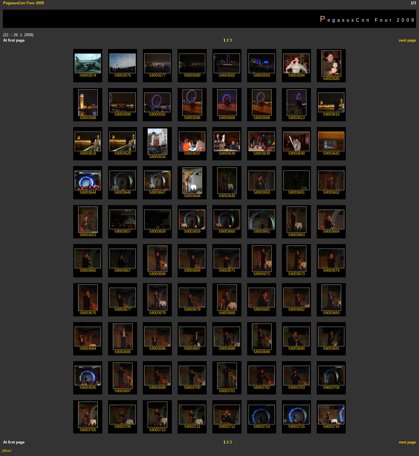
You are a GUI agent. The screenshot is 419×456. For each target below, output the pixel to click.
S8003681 (261, 309)
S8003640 (296, 153)
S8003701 (227, 391)
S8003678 (157, 313)
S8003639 (261, 153)
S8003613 (296, 118)
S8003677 (122, 309)
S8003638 (227, 153)
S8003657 (122, 231)
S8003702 (261, 387)
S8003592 (157, 114)
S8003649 (227, 196)
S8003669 (192, 270)
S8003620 (122, 153)
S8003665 (88, 270)
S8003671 (227, 270)
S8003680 (227, 313)
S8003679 (192, 309)
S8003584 (296, 75)
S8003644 (88, 192)
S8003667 (122, 270)
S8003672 (261, 274)
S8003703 (296, 387)
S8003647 (157, 192)
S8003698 (157, 387)
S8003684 (88, 348)
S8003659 (192, 231)
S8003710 (157, 430)
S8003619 (88, 153)
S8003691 (331, 348)
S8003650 (261, 192)
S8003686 (157, 348)
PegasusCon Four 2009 (23, 3)
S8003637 (192, 153)
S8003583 (261, 75)
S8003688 (227, 348)
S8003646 (122, 192)
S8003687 (192, 348)
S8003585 (331, 79)
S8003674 (331, 270)
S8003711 (192, 426)
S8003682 (296, 309)
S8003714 (261, 426)
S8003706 (122, 426)
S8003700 (192, 387)
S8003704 (331, 387)
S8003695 (88, 387)
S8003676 (88, 313)
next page (407, 40)
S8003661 (261, 231)
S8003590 (122, 114)
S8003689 (261, 352)
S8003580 (192, 75)
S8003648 (192, 196)
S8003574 (88, 75)
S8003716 (331, 426)
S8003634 (157, 157)
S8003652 (331, 192)
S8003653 (88, 235)
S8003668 (157, 274)
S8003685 (122, 352)
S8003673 (296, 274)
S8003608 (261, 118)
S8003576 (122, 75)
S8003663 (296, 235)
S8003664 (331, 231)
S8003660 (227, 231)
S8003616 (331, 114)
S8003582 (227, 75)
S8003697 (122, 391)
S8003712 (227, 426)
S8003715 (296, 426)
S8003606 (227, 118)
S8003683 (331, 313)
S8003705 (88, 430)
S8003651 (296, 192)
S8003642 (331, 153)
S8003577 (157, 75)
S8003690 (296, 348)
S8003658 (157, 231)
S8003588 (88, 118)
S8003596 (192, 118)
